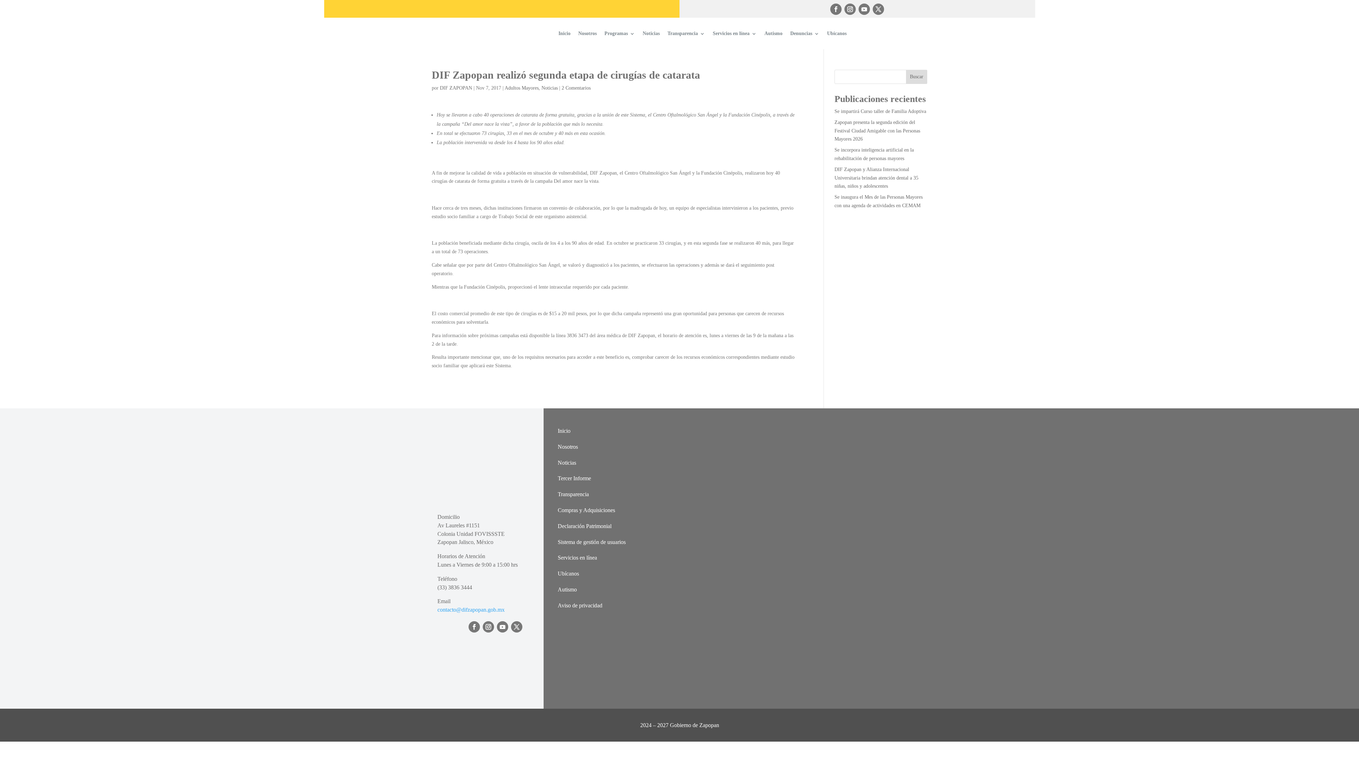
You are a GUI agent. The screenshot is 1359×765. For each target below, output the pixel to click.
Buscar (916, 76)
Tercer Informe (574, 478)
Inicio (564, 33)
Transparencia (682, 33)
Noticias (651, 33)
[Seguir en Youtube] (864, 9)
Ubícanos (837, 33)
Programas (616, 33)
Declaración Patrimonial (585, 526)
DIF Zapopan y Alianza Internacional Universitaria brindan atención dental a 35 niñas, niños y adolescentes (876, 178)
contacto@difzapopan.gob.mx (471, 610)
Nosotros (587, 33)
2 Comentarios (576, 88)
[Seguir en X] (878, 9)
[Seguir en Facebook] (836, 9)
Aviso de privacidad (580, 605)
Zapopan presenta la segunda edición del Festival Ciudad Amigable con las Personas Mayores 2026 (877, 131)
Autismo (773, 33)
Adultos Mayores (522, 88)
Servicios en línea (731, 33)
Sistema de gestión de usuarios (592, 542)
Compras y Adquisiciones (586, 510)
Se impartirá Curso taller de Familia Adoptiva (880, 111)
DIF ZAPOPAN (456, 88)
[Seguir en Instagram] (850, 9)
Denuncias (801, 33)
